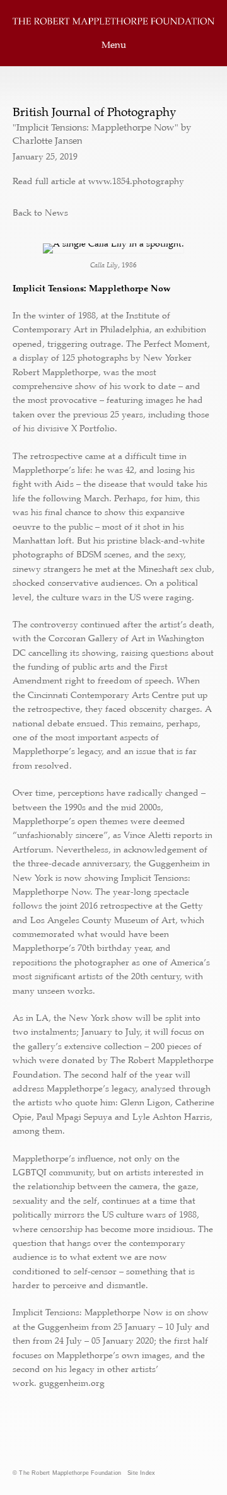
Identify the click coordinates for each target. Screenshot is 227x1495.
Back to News (40, 212)
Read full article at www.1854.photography (98, 181)
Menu (114, 45)
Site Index (141, 1473)
